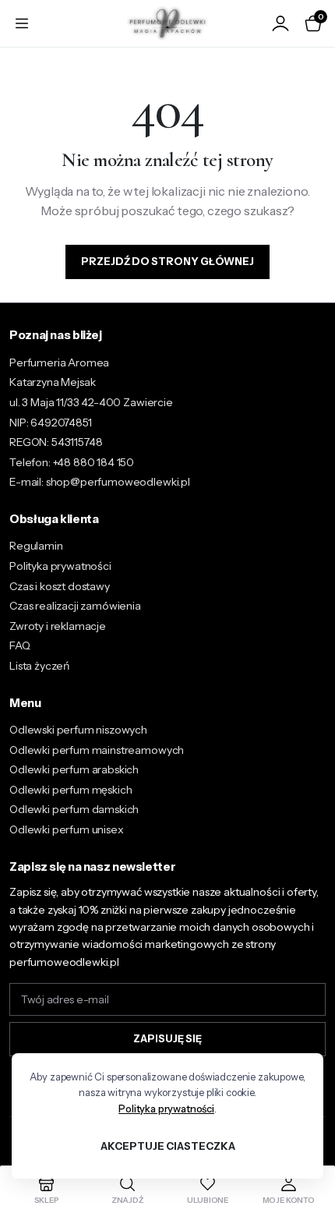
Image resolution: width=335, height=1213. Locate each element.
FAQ (19, 645)
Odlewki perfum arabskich (74, 769)
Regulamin (36, 546)
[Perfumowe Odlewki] (167, 23)
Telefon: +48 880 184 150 (71, 462)
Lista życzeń (39, 666)
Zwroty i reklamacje (57, 626)
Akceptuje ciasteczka (167, 1146)
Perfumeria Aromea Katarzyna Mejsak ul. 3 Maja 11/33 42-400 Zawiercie (91, 382)
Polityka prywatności (60, 566)
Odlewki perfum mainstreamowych (96, 750)
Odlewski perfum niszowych (78, 730)
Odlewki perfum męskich (70, 790)
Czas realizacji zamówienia (75, 606)
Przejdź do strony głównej (167, 261)
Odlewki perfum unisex (66, 829)
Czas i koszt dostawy (59, 586)
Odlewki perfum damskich (74, 809)
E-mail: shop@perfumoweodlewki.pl (99, 482)
